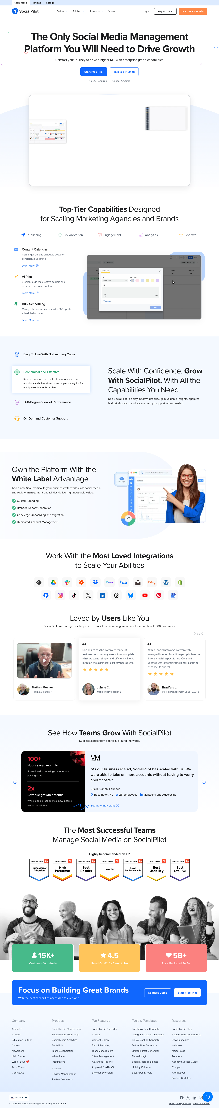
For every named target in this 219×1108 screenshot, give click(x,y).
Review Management (64, 1074)
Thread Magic (139, 1056)
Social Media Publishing (65, 1034)
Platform (60, 11)
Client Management (103, 1056)
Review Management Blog (186, 1034)
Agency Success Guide (185, 1061)
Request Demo (165, 11)
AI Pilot (96, 1034)
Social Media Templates (145, 1061)
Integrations (58, 1061)
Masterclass (178, 1051)
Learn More (28, 265)
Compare (177, 1067)
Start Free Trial (93, 72)
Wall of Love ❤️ (20, 1061)
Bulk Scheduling (101, 1045)
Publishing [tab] (34, 235)
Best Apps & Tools (142, 1072)
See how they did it (103, 805)
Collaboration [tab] (73, 235)
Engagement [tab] (112, 235)
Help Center (18, 1056)
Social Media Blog (182, 1029)
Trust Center (19, 1067)
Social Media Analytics (64, 1040)
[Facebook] (181, 1097)
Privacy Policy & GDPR (180, 1103)
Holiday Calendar (141, 1067)
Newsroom (18, 1051)
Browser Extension (102, 1072)
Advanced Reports (102, 1061)
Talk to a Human (124, 72)
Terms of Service (201, 1103)
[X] (188, 1097)
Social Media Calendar (104, 1029)
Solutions (77, 11)
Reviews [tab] (190, 235)
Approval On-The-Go (103, 1067)
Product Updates (181, 1078)
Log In (146, 11)
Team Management (102, 1051)
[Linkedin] (194, 1097)
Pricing (111, 11)
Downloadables (180, 1040)
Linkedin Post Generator (145, 1051)
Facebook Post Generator (146, 1029)
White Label (58, 1056)
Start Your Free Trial (193, 11)
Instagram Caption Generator (148, 1034)
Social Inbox (59, 1045)
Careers (16, 1045)
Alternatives (178, 1072)
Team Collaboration (63, 1051)
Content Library (100, 1040)
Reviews (37, 2)
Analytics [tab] (151, 235)
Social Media (20, 2)
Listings (50, 2)
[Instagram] (201, 1097)
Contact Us (18, 1072)
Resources (94, 11)
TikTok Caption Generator (146, 1040)
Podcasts (177, 1056)
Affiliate (16, 1034)
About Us (17, 1029)
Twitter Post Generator (144, 1045)
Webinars (177, 1045)
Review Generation (62, 1079)
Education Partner (22, 1040)
